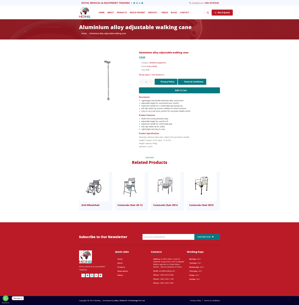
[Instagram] (137, 3)
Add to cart (181, 90)
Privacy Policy (167, 81)
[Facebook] (131, 3)
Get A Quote (224, 12)
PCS (147, 70)
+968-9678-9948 (167, 275)
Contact (184, 12)
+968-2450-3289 (167, 283)
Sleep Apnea (122, 271)
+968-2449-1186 (167, 279)
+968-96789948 (211, 3)
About (110, 12)
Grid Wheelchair (90, 205)
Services (152, 12)
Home (102, 12)
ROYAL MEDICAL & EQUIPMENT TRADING (105, 2)
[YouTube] (142, 3)
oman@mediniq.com (167, 271)
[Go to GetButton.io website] (5, 302)
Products (122, 12)
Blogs (174, 12)
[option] (108, 78)
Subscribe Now (204, 237)
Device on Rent (137, 12)
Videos (164, 12)
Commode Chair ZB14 (165, 205)
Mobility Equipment (158, 62)
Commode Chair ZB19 (201, 205)
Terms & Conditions (193, 81)
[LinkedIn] (140, 3)
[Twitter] (134, 3)
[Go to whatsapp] (6, 298)
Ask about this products (153, 75)
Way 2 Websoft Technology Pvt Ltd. (129, 300)
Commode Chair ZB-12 (129, 205)
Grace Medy (152, 66)
